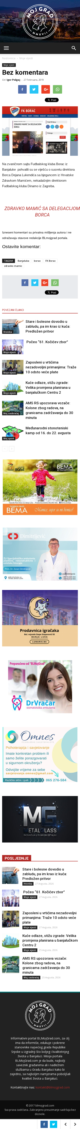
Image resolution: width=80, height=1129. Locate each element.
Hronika (7, 331)
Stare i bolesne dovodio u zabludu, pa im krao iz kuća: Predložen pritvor (48, 326)
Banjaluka (23, 260)
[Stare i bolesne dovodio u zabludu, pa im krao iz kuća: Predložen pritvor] (12, 326)
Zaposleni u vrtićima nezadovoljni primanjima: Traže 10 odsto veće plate (51, 367)
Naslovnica (8, 58)
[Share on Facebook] (44, 1124)
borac (37, 260)
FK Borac (50, 260)
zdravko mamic (13, 265)
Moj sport (8, 438)
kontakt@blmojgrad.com (53, 1087)
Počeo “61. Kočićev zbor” (47, 342)
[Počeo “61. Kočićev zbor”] (12, 347)
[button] (74, 48)
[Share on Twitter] (53, 1124)
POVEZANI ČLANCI (13, 310)
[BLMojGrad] (40, 19)
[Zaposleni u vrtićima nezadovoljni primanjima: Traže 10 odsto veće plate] (12, 367)
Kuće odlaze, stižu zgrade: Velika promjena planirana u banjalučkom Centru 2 (48, 388)
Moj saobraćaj (11, 413)
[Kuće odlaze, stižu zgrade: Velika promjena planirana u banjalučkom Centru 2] (12, 387)
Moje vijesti (26, 58)
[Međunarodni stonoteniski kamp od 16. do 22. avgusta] (12, 433)
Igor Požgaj (13, 79)
